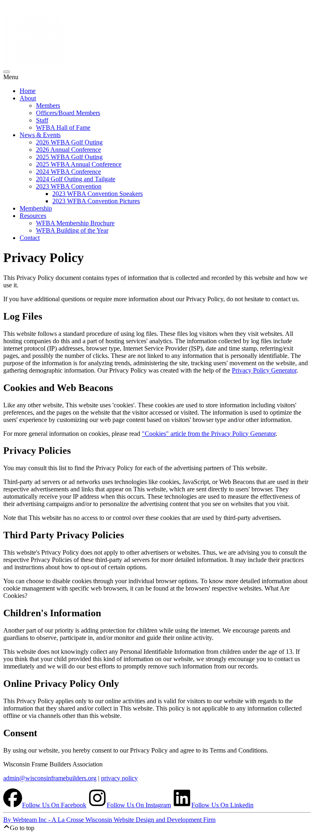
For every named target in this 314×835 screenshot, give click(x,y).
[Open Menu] (6, 72)
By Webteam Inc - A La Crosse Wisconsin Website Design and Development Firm (109, 819)
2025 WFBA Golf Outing (69, 156)
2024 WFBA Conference (68, 171)
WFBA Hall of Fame (63, 127)
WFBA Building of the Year (72, 230)
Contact (30, 237)
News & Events (40, 134)
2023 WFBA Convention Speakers (97, 193)
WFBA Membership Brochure (75, 223)
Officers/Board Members (68, 112)
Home (28, 90)
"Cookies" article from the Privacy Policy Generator (209, 433)
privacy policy (119, 778)
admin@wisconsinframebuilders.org (49, 778)
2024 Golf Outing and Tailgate (75, 178)
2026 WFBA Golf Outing (69, 142)
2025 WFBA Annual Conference (78, 164)
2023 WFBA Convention (68, 186)
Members (48, 105)
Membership (36, 208)
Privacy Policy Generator (264, 370)
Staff (42, 120)
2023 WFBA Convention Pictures (96, 201)
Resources (33, 215)
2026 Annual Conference (68, 149)
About (28, 98)
